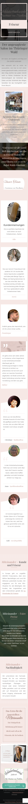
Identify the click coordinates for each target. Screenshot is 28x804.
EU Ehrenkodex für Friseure (14, 592)
